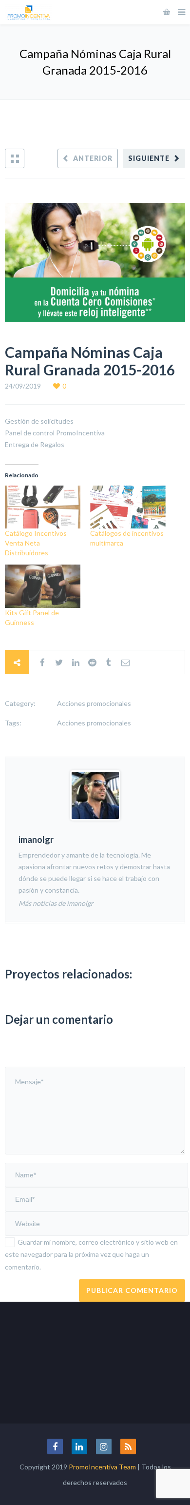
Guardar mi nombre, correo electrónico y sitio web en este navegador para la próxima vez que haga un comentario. (91, 1254)
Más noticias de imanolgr (56, 903)
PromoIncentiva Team (102, 1467)
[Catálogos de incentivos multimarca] (128, 507)
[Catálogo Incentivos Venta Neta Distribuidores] (42, 507)
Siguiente (149, 158)
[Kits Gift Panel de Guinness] (42, 586)
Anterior (93, 158)
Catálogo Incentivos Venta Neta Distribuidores (36, 543)
